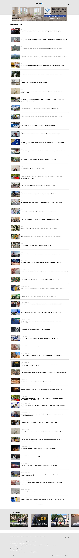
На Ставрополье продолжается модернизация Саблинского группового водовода (43, 372)
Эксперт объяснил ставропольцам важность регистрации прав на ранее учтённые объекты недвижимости (43, 474)
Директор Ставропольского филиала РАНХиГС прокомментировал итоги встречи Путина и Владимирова (43, 414)
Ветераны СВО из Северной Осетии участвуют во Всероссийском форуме (41, 312)
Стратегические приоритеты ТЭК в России (32, 168)
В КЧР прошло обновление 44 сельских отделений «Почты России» (39, 338)
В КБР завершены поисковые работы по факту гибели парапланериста (40, 108)
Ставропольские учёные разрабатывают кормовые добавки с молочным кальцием (44, 39)
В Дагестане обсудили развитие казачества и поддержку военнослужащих (41, 48)
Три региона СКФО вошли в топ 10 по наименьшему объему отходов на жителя (42, 288)
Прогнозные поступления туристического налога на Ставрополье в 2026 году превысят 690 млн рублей (42, 100)
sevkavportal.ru (33, 551)
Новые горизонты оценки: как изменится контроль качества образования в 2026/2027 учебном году (42, 177)
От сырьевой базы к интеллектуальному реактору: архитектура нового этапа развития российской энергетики (42, 399)
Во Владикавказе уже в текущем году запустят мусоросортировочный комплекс (43, 499)
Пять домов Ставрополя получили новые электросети (36, 245)
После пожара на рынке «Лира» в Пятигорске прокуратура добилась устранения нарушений (43, 143)
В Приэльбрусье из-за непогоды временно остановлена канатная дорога (41, 355)
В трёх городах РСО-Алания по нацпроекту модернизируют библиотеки (41, 491)
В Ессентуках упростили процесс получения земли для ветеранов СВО (40, 219)
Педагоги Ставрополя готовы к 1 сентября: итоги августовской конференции (42, 262)
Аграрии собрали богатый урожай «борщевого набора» (36, 381)
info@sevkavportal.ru (17, 549)
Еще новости (39, 504)
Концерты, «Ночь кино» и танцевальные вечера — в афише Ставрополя (40, 253)
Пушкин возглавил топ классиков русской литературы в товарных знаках (41, 73)
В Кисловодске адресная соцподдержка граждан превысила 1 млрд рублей (42, 116)
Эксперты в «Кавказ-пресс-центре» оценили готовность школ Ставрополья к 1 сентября (42, 203)
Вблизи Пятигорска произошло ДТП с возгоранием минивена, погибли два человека (41, 390)
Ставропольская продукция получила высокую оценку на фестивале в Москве (42, 65)
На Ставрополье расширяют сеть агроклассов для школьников (38, 296)
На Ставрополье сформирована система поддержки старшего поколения (41, 304)
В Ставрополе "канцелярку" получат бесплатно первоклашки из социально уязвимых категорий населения (41, 440)
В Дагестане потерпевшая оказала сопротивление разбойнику (38, 125)
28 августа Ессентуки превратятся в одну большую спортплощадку (39, 228)
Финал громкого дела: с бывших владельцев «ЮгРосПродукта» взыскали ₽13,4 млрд (44, 271)
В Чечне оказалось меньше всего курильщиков (34, 82)
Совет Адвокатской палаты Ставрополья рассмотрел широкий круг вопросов (42, 431)
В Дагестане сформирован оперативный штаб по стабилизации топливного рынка (44, 151)
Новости (63, 4)
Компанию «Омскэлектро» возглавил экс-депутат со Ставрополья (39, 465)
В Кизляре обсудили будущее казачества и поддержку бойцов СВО (39, 422)
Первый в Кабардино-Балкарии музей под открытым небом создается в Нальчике (43, 56)
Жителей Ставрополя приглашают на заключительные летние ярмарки (40, 236)
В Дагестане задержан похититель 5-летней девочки (35, 329)
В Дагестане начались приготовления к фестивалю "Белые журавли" (40, 279)
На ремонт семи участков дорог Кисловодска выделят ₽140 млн (38, 193)
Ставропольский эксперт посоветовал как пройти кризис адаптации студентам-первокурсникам (43, 406)
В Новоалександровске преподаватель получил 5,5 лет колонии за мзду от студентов (41, 483)
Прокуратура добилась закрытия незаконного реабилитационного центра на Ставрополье (42, 321)
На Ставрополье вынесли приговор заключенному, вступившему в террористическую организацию (39, 364)
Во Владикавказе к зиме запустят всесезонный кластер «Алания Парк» (40, 133)
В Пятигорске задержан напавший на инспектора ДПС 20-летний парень (41, 31)
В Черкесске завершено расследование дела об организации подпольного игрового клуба (41, 91)
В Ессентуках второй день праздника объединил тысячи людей (38, 185)
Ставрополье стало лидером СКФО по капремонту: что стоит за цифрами (41, 456)
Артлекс (66, 555)
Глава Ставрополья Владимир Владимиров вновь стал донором (38, 211)
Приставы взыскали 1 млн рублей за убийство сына (35, 346)
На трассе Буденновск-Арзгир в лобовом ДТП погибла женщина (38, 448)
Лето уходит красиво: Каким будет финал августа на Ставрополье (39, 159)
